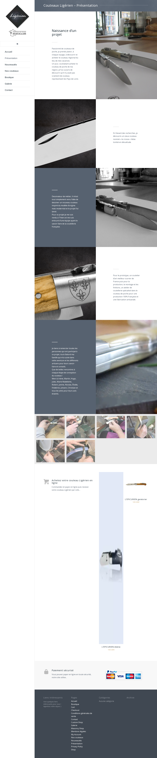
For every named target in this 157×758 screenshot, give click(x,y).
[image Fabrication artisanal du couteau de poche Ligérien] (51, 428)
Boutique (75, 704)
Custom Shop (77, 722)
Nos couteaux (77, 737)
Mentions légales (78, 731)
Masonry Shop (77, 728)
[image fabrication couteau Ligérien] (81, 428)
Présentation (76, 743)
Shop (73, 749)
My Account (76, 734)
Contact (74, 719)
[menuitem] (17, 52)
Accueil (74, 701)
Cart (73, 707)
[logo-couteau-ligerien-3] (17, 20)
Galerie (74, 725)
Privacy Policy (77, 746)
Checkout (75, 710)
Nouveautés (76, 740)
